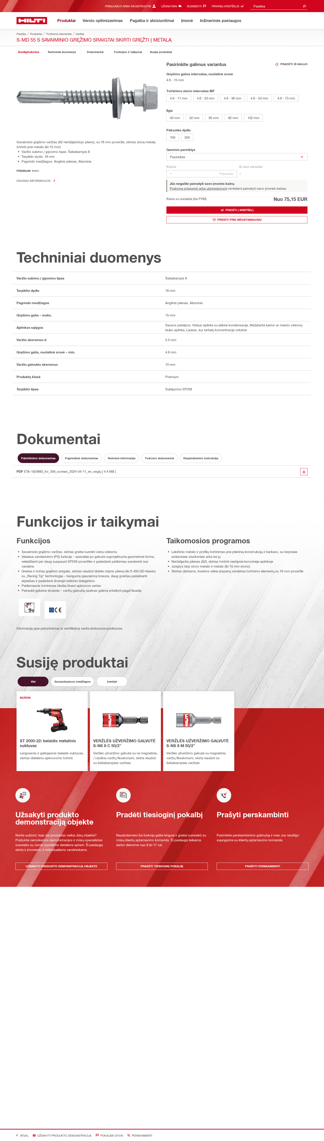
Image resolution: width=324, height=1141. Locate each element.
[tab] (28, 52)
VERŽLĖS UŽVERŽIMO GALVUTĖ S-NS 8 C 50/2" (124, 743)
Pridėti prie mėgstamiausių (239, 219)
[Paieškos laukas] (304, 6)
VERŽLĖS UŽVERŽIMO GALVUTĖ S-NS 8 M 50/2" (197, 743)
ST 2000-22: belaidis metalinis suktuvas (48, 743)
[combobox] (278, 6)
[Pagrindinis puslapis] (32, 20)
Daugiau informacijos (33, 180)
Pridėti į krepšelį (239, 210)
